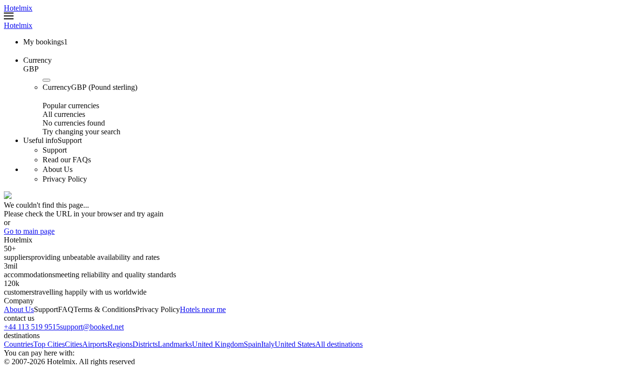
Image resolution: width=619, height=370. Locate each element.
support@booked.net (92, 327)
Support (46, 309)
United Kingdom (218, 344)
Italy (268, 344)
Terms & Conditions (104, 309)
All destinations (339, 344)
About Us (19, 309)
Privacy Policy (157, 309)
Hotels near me (203, 309)
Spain (252, 344)
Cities (73, 344)
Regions (120, 344)
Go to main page (29, 231)
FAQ (66, 309)
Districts (145, 344)
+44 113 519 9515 (32, 327)
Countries (18, 344)
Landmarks (175, 344)
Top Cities (49, 344)
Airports (94, 344)
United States (295, 344)
